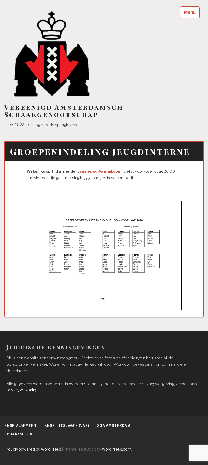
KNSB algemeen (20, 426)
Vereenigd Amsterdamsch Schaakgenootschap (63, 110)
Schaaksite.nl (19, 434)
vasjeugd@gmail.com (101, 171)
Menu (190, 12)
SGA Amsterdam (114, 426)
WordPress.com (116, 449)
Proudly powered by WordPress (32, 449)
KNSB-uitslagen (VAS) (66, 426)
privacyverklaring (21, 390)
